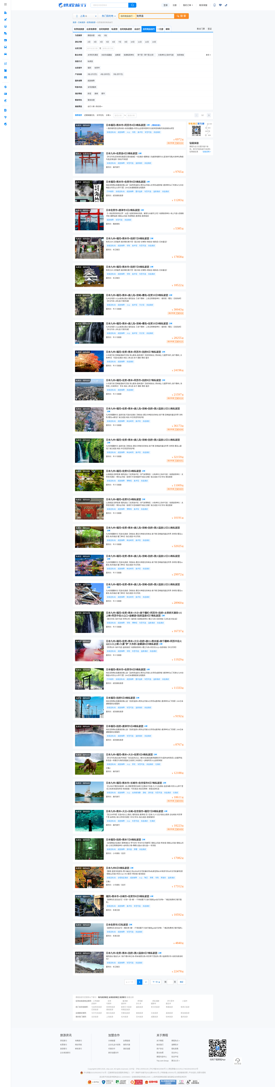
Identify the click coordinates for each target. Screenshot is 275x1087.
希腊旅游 (169, 1007)
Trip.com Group (163, 1061)
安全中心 (174, 1053)
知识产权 (174, 1057)
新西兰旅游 (185, 1007)
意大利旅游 (155, 1007)
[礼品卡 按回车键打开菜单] (5, 94)
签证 (210, 29)
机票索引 (63, 1045)
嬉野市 (153, 1004)
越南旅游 (139, 1007)
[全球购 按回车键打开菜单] (5, 87)
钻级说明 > (207, 152)
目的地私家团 (126, 29)
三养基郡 (96, 1001)
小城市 (184, 1001)
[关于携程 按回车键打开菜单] (5, 124)
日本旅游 (81, 22)
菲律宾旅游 (110, 1007)
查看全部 (130, 997)
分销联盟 (111, 1041)
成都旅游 (154, 1017)
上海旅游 (109, 1017)
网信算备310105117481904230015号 (183, 1069)
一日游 (160, 29)
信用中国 (151, 1082)
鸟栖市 (108, 1004)
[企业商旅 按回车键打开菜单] (5, 110)
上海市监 (95, 1082)
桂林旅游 (169, 1017)
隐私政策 (174, 1049)
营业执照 (160, 1053)
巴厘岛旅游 (125, 1013)
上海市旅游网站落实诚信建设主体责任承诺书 (169, 1077)
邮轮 (168, 29)
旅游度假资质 (182, 1073)
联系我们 (160, 1045)
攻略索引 (78, 1041)
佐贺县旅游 (91, 22)
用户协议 (160, 1049)
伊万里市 (170, 1001)
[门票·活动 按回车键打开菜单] (5, 40)
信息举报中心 (122, 1082)
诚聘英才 (174, 1045)
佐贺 (109, 1001)
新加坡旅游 (185, 1013)
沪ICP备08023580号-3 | (159, 1069)
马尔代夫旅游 (96, 1013)
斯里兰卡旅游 (126, 1007)
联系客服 (203, 5)
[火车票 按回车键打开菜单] (5, 26)
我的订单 (187, 5)
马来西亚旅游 (96, 1007)
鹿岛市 (168, 1004)
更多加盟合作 (113, 1053)
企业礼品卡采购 (114, 1045)
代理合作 (111, 1049)
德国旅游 (109, 1010)
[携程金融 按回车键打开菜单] (5, 101)
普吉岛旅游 (110, 1013)
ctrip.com (109, 1069)
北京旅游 (94, 1017)
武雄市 (94, 1004)
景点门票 (201, 29)
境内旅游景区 (103, 997)
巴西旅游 (94, 1010)
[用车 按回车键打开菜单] (5, 54)
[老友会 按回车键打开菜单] (5, 117)
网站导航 (78, 1045)
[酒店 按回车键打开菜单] (5, 13)
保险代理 (126, 1045)
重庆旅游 (184, 1017)
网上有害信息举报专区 (168, 1082)
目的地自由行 (127, 16)
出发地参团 (92, 29)
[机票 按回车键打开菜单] (5, 20)
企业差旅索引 (65, 1053)
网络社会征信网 (109, 1082)
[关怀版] (226, 5)
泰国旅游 (139, 1013)
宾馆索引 (63, 1041)
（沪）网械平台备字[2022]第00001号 (144, 1073)
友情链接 (126, 1041)
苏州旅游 (139, 1017)
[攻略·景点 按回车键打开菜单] (5, 70)
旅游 (74, 22)
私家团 (114, 29)
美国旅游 (169, 1013)
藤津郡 (125, 1001)
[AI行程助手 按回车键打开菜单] (5, 64)
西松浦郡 (155, 1001)
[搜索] (132, 5)
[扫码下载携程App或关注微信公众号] (214, 5)
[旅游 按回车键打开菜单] (5, 33)
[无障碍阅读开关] (220, 5)
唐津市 (123, 1004)
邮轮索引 (78, 1049)
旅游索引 (122, 997)
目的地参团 (104, 29)
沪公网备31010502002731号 (95, 1073)
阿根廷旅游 (125, 1010)
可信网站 (136, 1082)
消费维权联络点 (181, 1082)
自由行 (137, 29)
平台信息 (192, 1073)
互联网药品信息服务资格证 (118, 1073)
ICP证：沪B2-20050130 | (140, 1069)
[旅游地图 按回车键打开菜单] (5, 77)
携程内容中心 (162, 1057)
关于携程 (160, 1041)
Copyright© (92, 1069)
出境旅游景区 (114, 997)
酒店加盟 (126, 1049)
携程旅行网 (72, 5)
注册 (175, 5)
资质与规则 (201, 1073)
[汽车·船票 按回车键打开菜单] (5, 47)
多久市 (138, 1004)
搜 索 (183, 16)
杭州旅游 (124, 1017)
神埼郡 (140, 1001)
